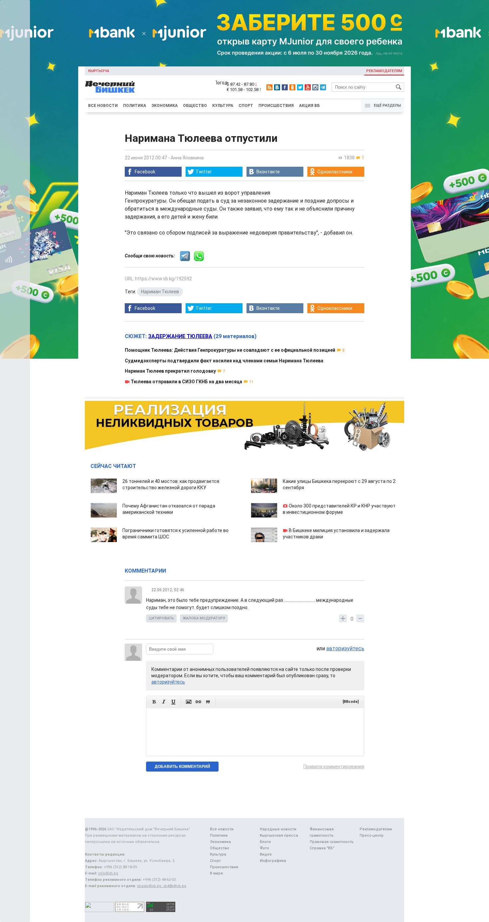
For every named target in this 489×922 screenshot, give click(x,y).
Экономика (164, 105)
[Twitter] (300, 87)
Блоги (265, 842)
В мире (216, 873)
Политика (134, 105)
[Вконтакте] (277, 87)
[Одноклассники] (292, 87)
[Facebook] (285, 87)
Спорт (246, 105)
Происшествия (276, 105)
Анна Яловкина (187, 157)
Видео (266, 854)
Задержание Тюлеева (180, 336)
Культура (222, 105)
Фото (264, 848)
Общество (195, 105)
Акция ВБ (309, 105)
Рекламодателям (384, 71)
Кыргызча (98, 71)
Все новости (103, 105)
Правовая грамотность (332, 842)
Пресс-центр (372, 835)
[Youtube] (308, 87)
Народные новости (278, 829)
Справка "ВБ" (322, 848)
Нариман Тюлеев (160, 291)
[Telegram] (323, 87)
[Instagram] (315, 87)
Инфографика (273, 861)
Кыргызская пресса (279, 835)
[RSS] (269, 87)
